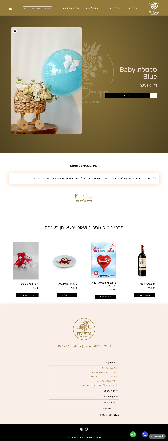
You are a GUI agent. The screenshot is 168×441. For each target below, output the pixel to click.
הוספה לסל (127, 95)
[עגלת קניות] (10, 8)
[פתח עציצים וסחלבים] (87, 8)
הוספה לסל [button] (144, 295)
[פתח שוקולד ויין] (110, 8)
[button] (15, 31)
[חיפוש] (25, 8)
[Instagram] (81, 429)
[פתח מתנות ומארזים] (64, 8)
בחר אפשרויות (27, 295)
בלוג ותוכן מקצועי (109, 414)
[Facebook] (86, 429)
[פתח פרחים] (129, 8)
